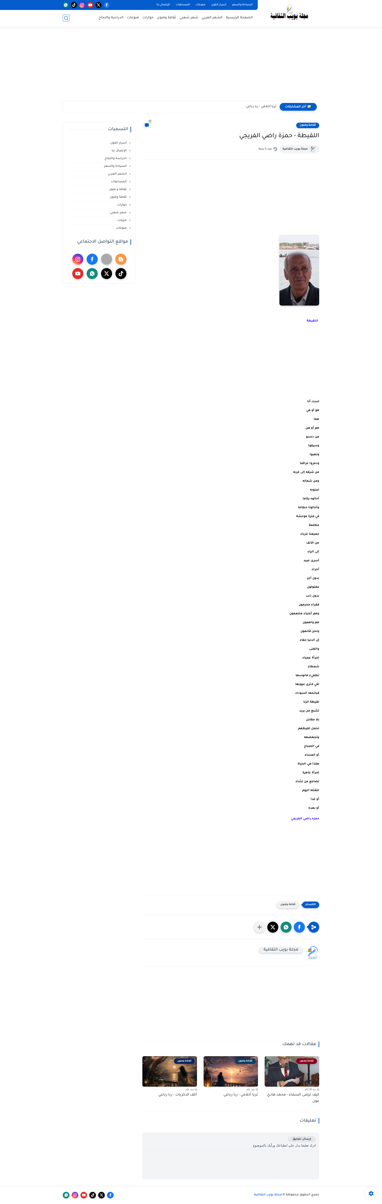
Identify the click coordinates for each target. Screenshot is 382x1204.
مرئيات (122, 220)
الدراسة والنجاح (111, 18)
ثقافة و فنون (118, 189)
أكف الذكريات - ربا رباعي (177, 1095)
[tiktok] (74, 5)
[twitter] (98, 5)
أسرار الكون (218, 4)
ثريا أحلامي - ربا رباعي (261, 106)
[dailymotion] (106, 259)
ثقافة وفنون (166, 18)
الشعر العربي (212, 18)
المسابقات (183, 4)
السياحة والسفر (242, 4)
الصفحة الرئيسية (239, 18)
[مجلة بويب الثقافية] (289, 13)
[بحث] (66, 18)
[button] (299, 927)
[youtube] (90, 5)
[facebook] (107, 5)
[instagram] (82, 5)
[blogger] (120, 259)
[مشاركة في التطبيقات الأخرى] (259, 927)
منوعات (200, 4)
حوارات (148, 18)
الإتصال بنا (163, 4)
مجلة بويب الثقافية (295, 149)
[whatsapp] (66, 5)
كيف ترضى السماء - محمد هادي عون (293, 1098)
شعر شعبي (189, 18)
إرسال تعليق (301, 1139)
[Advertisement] (191, 66)
